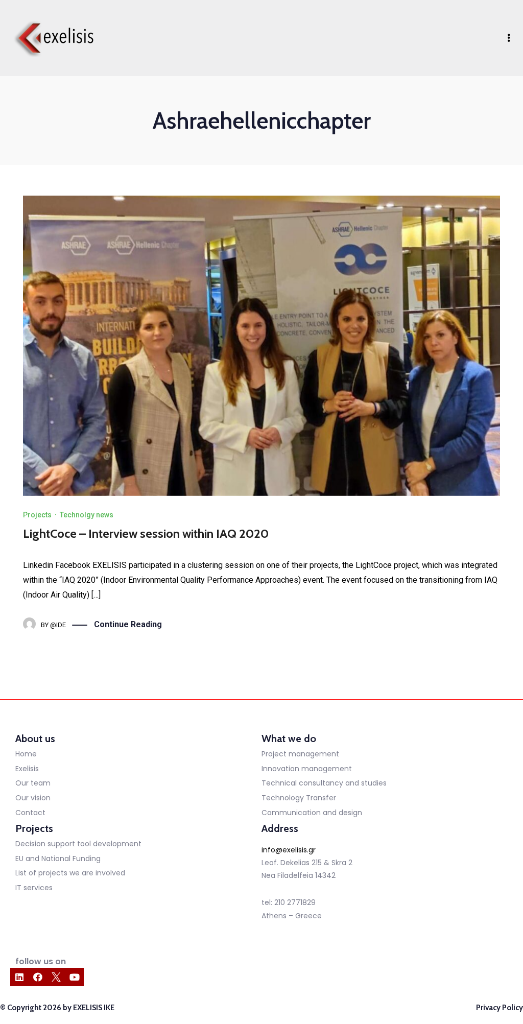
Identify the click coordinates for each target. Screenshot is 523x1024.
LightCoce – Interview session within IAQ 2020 (146, 533)
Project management (300, 754)
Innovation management (307, 769)
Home (26, 754)
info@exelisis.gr (289, 850)
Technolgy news (86, 515)
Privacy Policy (499, 1007)
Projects (37, 515)
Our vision (33, 798)
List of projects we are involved (70, 873)
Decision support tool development (78, 844)
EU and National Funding (58, 858)
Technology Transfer (299, 798)
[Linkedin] (19, 977)
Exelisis (27, 769)
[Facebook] (38, 977)
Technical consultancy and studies (324, 783)
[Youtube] (74, 977)
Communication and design (312, 812)
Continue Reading (128, 624)
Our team (33, 783)
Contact (30, 812)
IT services (34, 888)
